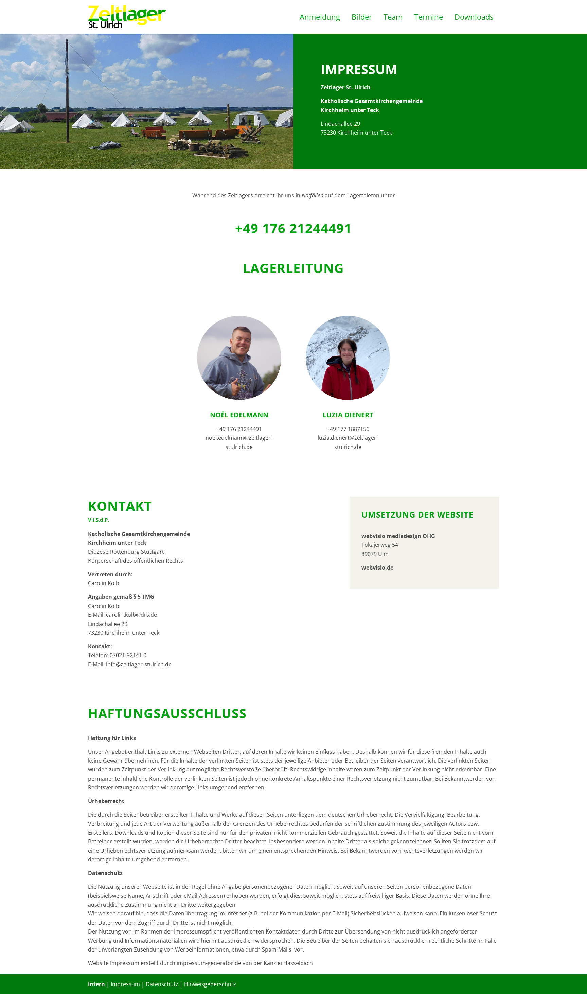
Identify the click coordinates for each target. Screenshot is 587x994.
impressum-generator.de (209, 963)
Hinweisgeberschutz (210, 984)
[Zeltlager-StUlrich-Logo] (127, 17)
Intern (96, 984)
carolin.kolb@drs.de (131, 614)
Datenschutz (162, 984)
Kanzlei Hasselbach (288, 963)
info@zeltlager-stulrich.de (139, 664)
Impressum (125, 984)
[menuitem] (320, 17)
